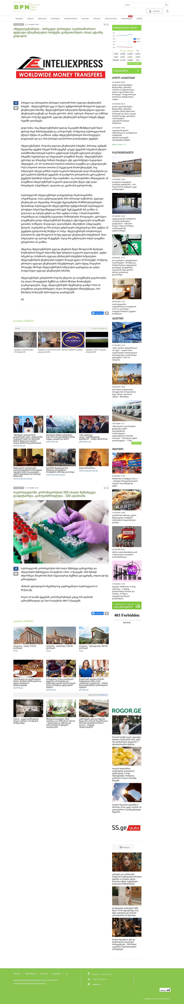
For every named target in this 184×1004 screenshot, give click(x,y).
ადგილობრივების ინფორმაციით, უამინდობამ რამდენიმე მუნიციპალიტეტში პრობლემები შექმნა (124, 135)
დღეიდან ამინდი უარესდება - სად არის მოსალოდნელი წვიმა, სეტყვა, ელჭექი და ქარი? (60, 437)
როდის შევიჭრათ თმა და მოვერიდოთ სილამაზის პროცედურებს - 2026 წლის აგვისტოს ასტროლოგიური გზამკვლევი (124, 944)
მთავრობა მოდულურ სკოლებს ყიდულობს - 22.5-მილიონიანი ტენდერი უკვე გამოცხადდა (124, 185)
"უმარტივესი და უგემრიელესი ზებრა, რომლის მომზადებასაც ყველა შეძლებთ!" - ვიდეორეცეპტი (27, 682)
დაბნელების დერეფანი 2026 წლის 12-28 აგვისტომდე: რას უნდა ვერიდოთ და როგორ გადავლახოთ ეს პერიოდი (125, 911)
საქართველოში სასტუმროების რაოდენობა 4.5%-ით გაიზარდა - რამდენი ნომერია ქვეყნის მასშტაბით (124, 309)
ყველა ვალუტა (133, 63)
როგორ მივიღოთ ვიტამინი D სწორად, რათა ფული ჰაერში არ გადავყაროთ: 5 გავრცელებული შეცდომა (127, 808)
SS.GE (17, 328)
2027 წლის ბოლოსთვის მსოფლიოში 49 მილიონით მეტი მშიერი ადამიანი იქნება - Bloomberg (124, 393)
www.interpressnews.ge (22, 479)
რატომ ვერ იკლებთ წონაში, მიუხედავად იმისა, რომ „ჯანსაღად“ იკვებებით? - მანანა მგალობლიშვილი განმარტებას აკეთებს (93, 683)
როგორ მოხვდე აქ (99, 328)
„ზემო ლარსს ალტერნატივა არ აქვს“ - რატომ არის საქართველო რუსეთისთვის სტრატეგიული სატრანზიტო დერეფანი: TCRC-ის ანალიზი (124, 354)
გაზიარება (99, 313)
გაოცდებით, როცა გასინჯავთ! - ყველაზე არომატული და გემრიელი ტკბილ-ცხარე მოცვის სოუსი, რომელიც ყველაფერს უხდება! (61, 683)
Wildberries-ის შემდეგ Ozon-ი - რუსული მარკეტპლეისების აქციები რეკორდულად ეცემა (125, 482)
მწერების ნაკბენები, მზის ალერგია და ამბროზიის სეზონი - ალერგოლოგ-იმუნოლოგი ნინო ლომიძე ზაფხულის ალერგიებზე (60, 723)
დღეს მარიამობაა (87, 468)
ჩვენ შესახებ (30, 974)
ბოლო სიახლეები (123, 77)
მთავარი (17, 974)
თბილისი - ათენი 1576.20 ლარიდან (24, 647)
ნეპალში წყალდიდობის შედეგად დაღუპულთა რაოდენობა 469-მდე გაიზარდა (60, 470)
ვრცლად (135, 443)
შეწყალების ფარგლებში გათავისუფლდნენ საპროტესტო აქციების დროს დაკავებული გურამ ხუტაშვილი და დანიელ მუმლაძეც (27, 472)
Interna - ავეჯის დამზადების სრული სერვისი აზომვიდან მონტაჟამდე (26, 721)
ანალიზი (117, 318)
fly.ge (15, 651)
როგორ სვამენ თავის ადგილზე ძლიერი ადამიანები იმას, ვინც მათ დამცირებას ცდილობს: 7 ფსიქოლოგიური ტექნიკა (126, 740)
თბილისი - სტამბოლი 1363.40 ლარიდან (59, 647)
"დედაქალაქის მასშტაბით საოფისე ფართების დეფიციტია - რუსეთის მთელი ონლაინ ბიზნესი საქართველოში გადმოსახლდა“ (124, 225)
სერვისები (57, 974)
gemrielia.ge (18, 688)
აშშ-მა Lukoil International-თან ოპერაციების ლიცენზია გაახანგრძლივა (124, 554)
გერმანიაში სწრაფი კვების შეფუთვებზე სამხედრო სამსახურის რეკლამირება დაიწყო (124, 518)
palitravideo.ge (19, 446)
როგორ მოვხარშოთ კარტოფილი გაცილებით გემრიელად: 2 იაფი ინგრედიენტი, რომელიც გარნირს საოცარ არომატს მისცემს (124, 775)
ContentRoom (103, 695)
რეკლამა (44, 974)
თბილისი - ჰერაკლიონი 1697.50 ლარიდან (93, 647)
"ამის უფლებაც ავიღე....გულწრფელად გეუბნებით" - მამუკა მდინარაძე (93, 437)
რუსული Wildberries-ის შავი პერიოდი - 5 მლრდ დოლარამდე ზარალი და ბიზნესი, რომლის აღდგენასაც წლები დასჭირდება (124, 592)
